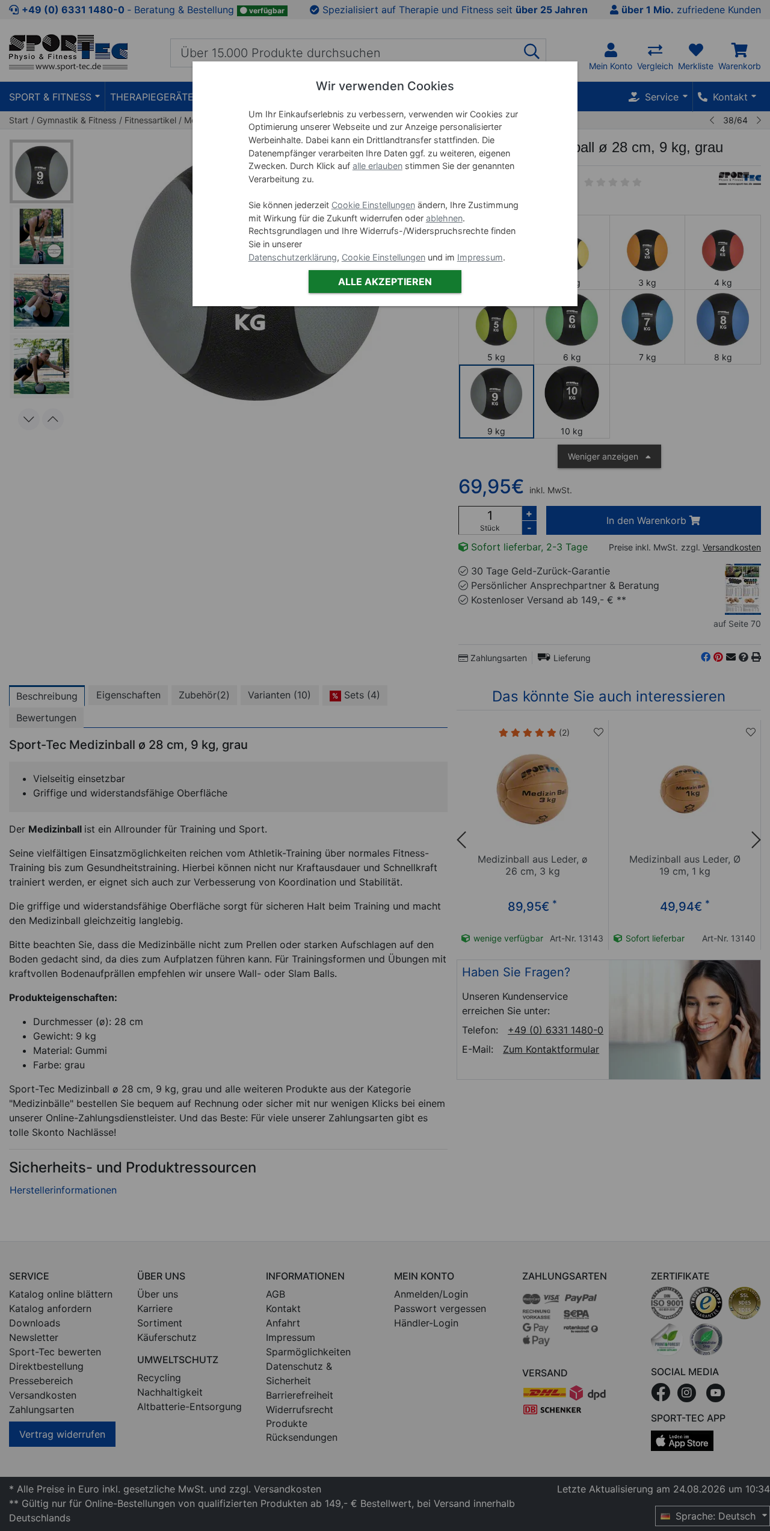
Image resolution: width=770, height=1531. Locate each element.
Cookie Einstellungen (373, 205)
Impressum (480, 257)
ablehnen (444, 218)
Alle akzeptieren (385, 282)
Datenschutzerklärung (292, 257)
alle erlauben (377, 166)
